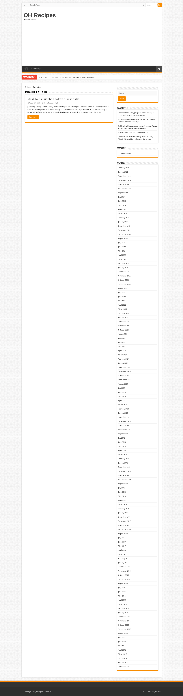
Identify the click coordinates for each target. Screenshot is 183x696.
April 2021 (122, 351)
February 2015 (123, 658)
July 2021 (121, 338)
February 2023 (123, 263)
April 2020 (122, 401)
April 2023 (122, 255)
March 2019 (122, 455)
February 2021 (123, 359)
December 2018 (124, 467)
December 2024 (124, 176)
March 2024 (122, 214)
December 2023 (124, 226)
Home (25, 5)
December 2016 (124, 567)
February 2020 (123, 409)
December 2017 (124, 517)
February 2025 (123, 168)
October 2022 (123, 280)
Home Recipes (36, 69)
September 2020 (124, 380)
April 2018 (122, 500)
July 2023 (121, 243)
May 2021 (122, 347)
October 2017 (123, 525)
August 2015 (123, 633)
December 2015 (124, 617)
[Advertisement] (92, 43)
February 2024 (123, 218)
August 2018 (123, 484)
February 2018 (123, 509)
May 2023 (122, 251)
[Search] (160, 5)
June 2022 (122, 297)
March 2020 (122, 405)
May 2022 (122, 301)
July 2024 (121, 197)
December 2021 (124, 322)
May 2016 (122, 596)
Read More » (33, 117)
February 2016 (123, 608)
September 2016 (124, 579)
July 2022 (121, 292)
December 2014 (124, 667)
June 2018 (122, 492)
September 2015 (124, 629)
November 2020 (124, 371)
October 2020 (123, 376)
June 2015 (122, 642)
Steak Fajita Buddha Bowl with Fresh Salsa (53, 99)
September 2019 (124, 430)
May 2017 (122, 546)
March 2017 (122, 554)
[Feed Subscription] (112, 92)
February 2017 (123, 558)
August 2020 (123, 384)
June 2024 (122, 201)
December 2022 (124, 272)
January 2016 (123, 613)
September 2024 (124, 189)
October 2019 (123, 425)
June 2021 (122, 342)
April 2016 (122, 600)
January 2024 (123, 222)
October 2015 (123, 625)
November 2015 (124, 621)
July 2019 (121, 438)
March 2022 (122, 309)
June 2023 (122, 247)
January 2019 (123, 463)
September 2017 (124, 529)
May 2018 (122, 496)
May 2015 (122, 646)
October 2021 (123, 330)
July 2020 (121, 388)
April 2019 (122, 450)
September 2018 (124, 480)
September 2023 (124, 234)
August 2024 (123, 193)
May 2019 (122, 446)
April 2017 (122, 550)
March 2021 (122, 355)
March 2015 (122, 654)
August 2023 (123, 238)
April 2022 (122, 305)
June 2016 (122, 592)
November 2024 (124, 180)
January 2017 (123, 563)
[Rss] (144, 5)
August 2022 (123, 288)
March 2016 (122, 604)
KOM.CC (158, 692)
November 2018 (124, 471)
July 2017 (121, 538)
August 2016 (123, 583)
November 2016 (124, 571)
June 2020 (122, 392)
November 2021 (124, 326)
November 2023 (124, 230)
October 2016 (123, 575)
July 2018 (121, 488)
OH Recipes (40, 15)
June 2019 (122, 442)
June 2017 (122, 542)
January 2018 (123, 513)
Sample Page (35, 5)
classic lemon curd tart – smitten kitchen (133, 133)
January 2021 (123, 363)
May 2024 (122, 205)
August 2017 (123, 534)
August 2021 (123, 334)
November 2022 (124, 276)
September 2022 (124, 284)
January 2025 (123, 172)
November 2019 (124, 421)
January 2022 (123, 317)
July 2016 (121, 588)
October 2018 (123, 475)
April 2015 (122, 650)
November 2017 (124, 521)
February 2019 (123, 459)
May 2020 (122, 396)
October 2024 (123, 184)
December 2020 (124, 367)
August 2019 (123, 434)
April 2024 (122, 209)
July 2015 (121, 637)
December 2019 (124, 417)
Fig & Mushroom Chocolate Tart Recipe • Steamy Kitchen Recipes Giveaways (66, 77)
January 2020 (123, 413)
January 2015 (123, 662)
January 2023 (123, 268)
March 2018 (122, 504)
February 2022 (123, 313)
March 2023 (122, 259)
